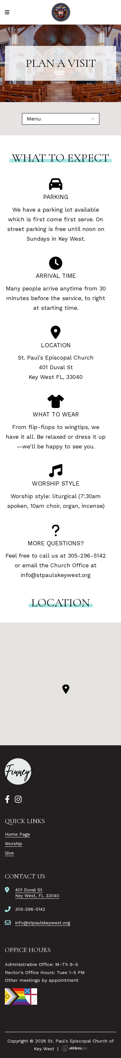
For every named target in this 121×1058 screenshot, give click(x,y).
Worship (13, 843)
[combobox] (60, 119)
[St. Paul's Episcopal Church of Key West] (60, 12)
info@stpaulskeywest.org (56, 575)
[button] (66, 689)
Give (9, 852)
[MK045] (19, 771)
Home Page (17, 834)
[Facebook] (7, 799)
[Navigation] (8, 12)
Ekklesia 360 (74, 1048)
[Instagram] (18, 799)
